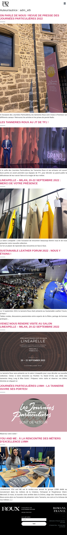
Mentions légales (60, 513)
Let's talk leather (26, 517)
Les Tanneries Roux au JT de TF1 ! (24, 122)
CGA (63, 516)
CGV (63, 519)
